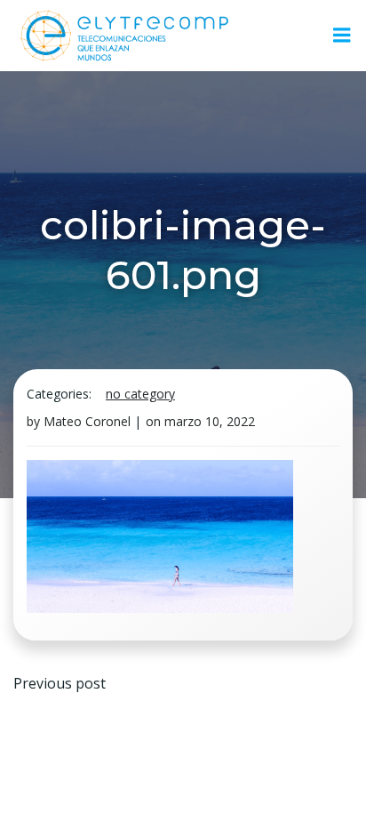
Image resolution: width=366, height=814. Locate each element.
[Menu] (342, 35)
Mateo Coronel (87, 421)
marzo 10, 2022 (209, 421)
